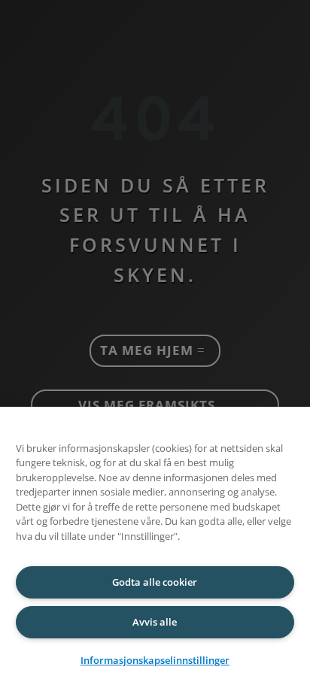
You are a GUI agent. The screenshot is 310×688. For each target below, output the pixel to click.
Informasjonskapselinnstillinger (155, 660)
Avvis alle (154, 622)
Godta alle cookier (154, 582)
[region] (155, 547)
